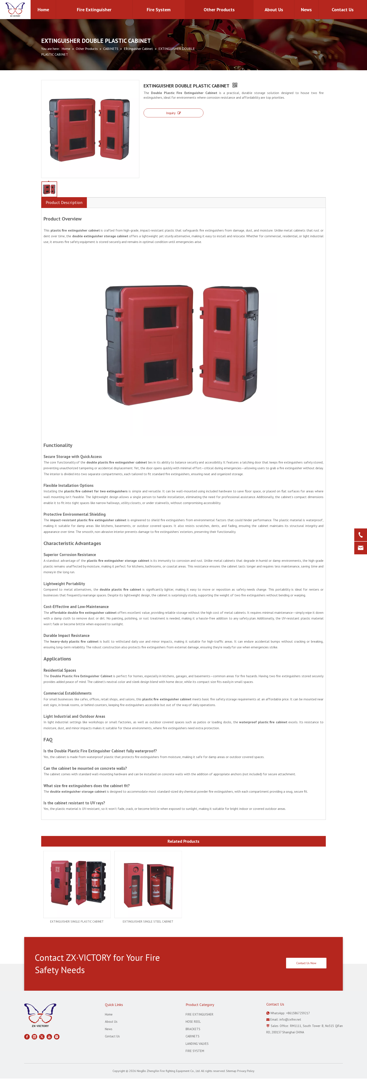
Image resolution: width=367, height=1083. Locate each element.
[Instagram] (56, 1036)
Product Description (64, 202)
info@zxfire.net (290, 1019)
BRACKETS (193, 1029)
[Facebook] (27, 1036)
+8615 (290, 1013)
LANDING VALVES (197, 1044)
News (108, 1029)
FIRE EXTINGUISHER (199, 1014)
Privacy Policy (245, 1071)
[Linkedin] (34, 1036)
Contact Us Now (306, 963)
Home (109, 1014)
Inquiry (170, 113)
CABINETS (192, 1036)
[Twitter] (42, 1036)
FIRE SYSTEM (195, 1051)
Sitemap (231, 1071)
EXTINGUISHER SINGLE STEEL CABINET (148, 921)
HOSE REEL (193, 1022)
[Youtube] (49, 1036)
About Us (111, 1022)
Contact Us (112, 1036)
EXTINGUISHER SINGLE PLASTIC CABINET (77, 921)
